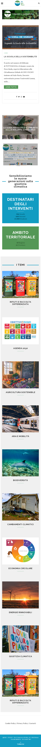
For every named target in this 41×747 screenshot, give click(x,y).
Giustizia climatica (20, 656)
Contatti (32, 723)
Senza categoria (27, 124)
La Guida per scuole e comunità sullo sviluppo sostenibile (20, 129)
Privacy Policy (22, 723)
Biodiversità (20, 480)
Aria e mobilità (20, 436)
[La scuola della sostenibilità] (20, 37)
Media (17, 124)
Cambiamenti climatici (20, 524)
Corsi (6, 53)
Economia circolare (20, 568)
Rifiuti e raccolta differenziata (20, 303)
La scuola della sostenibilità (20, 57)
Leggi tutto (11, 87)
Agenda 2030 (20, 348)
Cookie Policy (10, 723)
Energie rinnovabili (20, 612)
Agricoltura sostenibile (20, 392)
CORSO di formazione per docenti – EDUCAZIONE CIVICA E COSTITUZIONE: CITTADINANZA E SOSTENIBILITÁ (20, 156)
